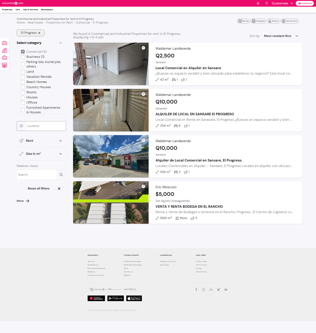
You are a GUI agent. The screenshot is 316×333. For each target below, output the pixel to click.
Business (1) (35, 57)
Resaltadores (93, 265)
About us (91, 261)
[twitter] (196, 289)
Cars (18, 9)
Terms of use (201, 265)
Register (127, 275)
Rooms (31, 92)
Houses (32, 97)
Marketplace (47, 9)
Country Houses (38, 87)
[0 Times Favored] (143, 48)
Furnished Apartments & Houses (43, 110)
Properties (7, 9)
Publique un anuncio (168, 261)
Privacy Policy (201, 261)
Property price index (96, 275)
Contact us (128, 272)
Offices (31, 102)
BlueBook (91, 272)
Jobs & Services (30, 9)
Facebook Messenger (132, 261)
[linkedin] (211, 289)
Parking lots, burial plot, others (43, 64)
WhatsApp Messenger (133, 265)
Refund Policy (201, 272)
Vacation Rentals (39, 77)
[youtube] (225, 289)
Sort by (255, 36)
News (126, 268)
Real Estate (164, 265)
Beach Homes (36, 82)
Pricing (198, 268)
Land (30, 72)
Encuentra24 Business (97, 268)
